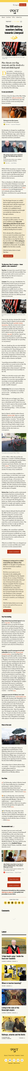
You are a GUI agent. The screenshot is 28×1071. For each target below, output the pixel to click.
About (3, 17)
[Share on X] (5, 902)
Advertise (19, 17)
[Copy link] (22, 902)
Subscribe (23, 5)
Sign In (17, 5)
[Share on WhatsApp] (15, 902)
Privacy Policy (11, 1055)
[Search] (14, 5)
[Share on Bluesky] (19, 902)
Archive (8, 17)
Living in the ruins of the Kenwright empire (10, 1008)
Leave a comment (14, 552)
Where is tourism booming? (11, 983)
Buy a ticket (7, 610)
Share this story (14, 879)
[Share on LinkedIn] (12, 902)
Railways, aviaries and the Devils (13, 1034)
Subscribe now (8, 256)
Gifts (13, 17)
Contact (22, 1055)
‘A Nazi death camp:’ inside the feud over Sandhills (12, 957)
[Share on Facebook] (8, 902)
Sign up (5, 1055)
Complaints (17, 1055)
